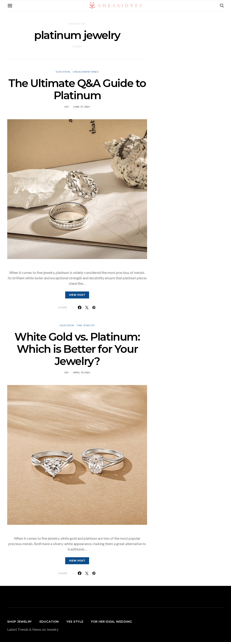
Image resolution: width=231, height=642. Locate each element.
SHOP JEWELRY (19, 621)
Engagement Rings (86, 71)
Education (63, 71)
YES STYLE (75, 621)
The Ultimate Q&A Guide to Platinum (77, 89)
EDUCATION (49, 621)
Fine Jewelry (86, 325)
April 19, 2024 (81, 372)
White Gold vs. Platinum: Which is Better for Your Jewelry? (77, 349)
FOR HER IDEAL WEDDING (111, 621)
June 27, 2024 (81, 106)
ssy (66, 106)
